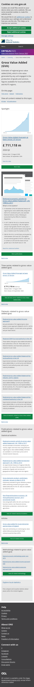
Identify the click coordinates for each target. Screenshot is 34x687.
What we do (5, 628)
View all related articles (17, 538)
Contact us (5, 633)
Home (3, 57)
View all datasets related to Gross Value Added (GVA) (17, 416)
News (3, 636)
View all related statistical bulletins (17, 513)
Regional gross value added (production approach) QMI (14, 568)
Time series (4, 94)
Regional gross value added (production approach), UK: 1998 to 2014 (16, 462)
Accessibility (5, 610)
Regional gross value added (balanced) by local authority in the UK (17, 357)
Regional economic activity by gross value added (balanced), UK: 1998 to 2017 (16, 200)
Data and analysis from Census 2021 (14, 53)
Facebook (4, 654)
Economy (10, 57)
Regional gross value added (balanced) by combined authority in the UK (17, 398)
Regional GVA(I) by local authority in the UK (17, 339)
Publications (19, 94)
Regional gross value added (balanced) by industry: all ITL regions (17, 377)
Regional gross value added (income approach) (15, 320)
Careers (4, 631)
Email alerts (5, 665)
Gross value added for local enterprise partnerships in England (16, 525)
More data (17, 167)
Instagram (5, 651)
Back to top (4, 258)
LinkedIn (4, 656)
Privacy (4, 616)
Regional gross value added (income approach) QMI (16, 563)
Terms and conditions (9, 619)
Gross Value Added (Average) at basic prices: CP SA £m (15, 138)
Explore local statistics (12, 582)
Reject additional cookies (16, 32)
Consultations (6, 659)
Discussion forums (8, 662)
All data (3, 101)
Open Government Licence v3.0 (15, 679)
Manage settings (7, 36)
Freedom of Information (10, 639)
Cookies (4, 613)
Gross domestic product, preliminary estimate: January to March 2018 (15, 479)
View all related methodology (17, 573)
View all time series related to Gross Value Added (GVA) (17, 299)
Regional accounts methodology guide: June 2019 (15, 557)
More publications (17, 254)
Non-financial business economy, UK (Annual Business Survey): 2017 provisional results (15, 497)
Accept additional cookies (16, 28)
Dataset (12, 94)
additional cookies (23, 17)
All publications (11, 101)
